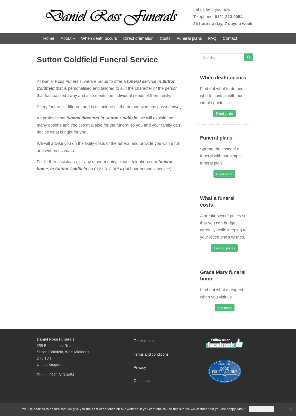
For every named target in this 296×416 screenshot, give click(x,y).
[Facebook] (224, 343)
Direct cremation (138, 38)
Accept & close (261, 409)
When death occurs (99, 38)
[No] (290, 409)
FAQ (212, 38)
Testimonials (144, 341)
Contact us (142, 381)
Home (48, 38)
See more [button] (224, 308)
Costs (165, 38)
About (67, 38)
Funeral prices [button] (224, 248)
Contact (230, 38)
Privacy (140, 367)
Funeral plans (189, 38)
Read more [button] (224, 174)
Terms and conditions (151, 354)
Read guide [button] (224, 113)
